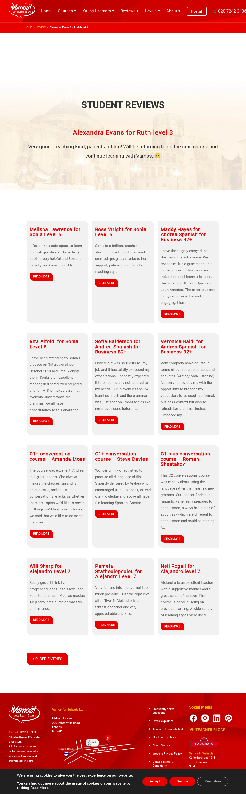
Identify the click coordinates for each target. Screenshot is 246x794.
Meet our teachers (164, 737)
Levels (151, 11)
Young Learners (97, 11)
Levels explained (163, 721)
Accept (155, 781)
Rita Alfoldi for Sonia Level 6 (54, 344)
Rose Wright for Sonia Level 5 (121, 232)
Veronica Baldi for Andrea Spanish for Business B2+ (183, 347)
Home (46, 11)
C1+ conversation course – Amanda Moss (57, 456)
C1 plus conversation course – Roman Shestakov (185, 459)
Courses (65, 11)
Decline (182, 781)
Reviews (128, 11)
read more (41, 276)
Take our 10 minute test (168, 729)
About (171, 11)
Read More (39, 788)
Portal (196, 11)
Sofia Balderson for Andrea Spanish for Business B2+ (118, 347)
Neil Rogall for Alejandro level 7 (180, 568)
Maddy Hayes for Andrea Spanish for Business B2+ (183, 235)
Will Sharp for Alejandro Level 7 (50, 568)
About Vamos (162, 745)
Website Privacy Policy (167, 753)
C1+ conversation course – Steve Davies (121, 456)
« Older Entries (47, 659)
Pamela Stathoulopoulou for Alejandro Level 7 (118, 571)
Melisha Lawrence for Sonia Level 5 (55, 232)
